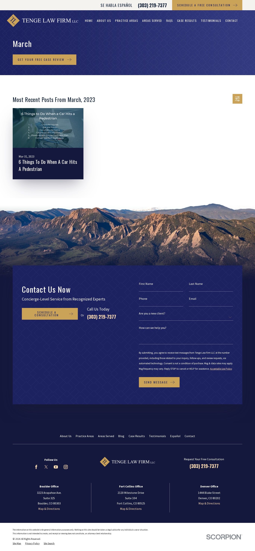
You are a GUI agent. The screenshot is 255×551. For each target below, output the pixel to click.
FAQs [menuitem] (169, 20)
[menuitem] (17, 543)
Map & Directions (49, 509)
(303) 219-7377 (152, 5)
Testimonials (157, 436)
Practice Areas (85, 436)
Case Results (137, 436)
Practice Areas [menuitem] (126, 20)
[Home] (42, 20)
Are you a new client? (152, 313)
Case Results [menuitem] (187, 20)
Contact (190, 436)
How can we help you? (152, 327)
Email (192, 298)
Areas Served (106, 436)
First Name (146, 283)
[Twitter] (46, 467)
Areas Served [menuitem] (152, 20)
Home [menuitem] (89, 20)
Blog (121, 436)
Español (175, 436)
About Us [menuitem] (104, 20)
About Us (65, 436)
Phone (143, 298)
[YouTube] (56, 467)
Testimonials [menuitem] (211, 20)
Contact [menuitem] (231, 20)
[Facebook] (36, 467)
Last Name (196, 283)
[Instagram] (66, 467)
